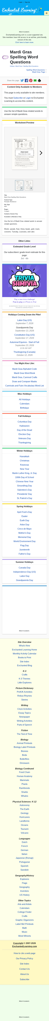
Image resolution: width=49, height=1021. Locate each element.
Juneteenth (24, 550)
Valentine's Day (24, 490)
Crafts (24, 675)
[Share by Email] (35, 80)
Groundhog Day (24, 486)
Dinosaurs (24, 763)
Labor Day (24, 576)
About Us (24, 974)
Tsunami (24, 829)
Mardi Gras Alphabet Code (24, 369)
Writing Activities (24, 721)
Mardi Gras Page (38, 72)
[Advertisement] (24, 24)
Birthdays (24, 408)
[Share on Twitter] (22, 80)
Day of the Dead (24, 430)
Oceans (24, 825)
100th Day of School (24, 477)
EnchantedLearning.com (24, 946)
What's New (24, 646)
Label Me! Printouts (24, 924)
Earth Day (24, 520)
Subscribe (18, 98)
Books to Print (24, 657)
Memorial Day (24, 537)
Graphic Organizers (25, 920)
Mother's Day (24, 533)
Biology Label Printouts (24, 747)
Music (24, 932)
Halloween (24, 426)
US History (24, 895)
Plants (24, 784)
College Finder (24, 912)
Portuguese (24, 862)
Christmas (24, 461)
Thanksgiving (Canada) (24, 352)
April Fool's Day (24, 512)
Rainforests (24, 788)
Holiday (12, 66)
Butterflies (24, 759)
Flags (24, 883)
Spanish (24, 866)
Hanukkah (24, 456)
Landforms (24, 821)
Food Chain (24, 772)
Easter (25, 516)
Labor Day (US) (24, 320)
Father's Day (24, 554)
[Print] (39, 80)
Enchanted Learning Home (24, 650)
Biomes (24, 751)
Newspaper (24, 717)
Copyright (18, 943)
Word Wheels (24, 936)
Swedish (25, 870)
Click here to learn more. (24, 42)
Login (20, 2)
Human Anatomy (24, 776)
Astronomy (25, 805)
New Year (24, 469)
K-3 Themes (24, 679)
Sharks (24, 792)
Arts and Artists (24, 904)
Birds (24, 755)
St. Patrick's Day (24, 498)
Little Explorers (24, 682)
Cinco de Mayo (24, 529)
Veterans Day (24, 438)
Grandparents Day (24, 580)
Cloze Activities (24, 709)
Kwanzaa (24, 465)
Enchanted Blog (24, 665)
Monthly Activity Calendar (24, 654)
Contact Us (24, 969)
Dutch (24, 842)
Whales (24, 796)
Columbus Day (24, 422)
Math (24, 928)
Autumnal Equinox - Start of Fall (24, 342)
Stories (24, 700)
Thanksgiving (24, 442)
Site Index (24, 661)
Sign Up (27, 2)
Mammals (24, 780)
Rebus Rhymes (24, 696)
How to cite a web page (24, 953)
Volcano (24, 833)
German (24, 850)
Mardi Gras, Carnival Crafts (24, 377)
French (24, 846)
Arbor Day (24, 524)
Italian (24, 854)
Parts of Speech (24, 725)
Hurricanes (24, 817)
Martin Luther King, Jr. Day (24, 473)
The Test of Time (24, 734)
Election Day (24, 434)
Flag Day (24, 545)
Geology (24, 813)
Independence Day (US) (24, 572)
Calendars (24, 404)
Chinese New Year (24, 481)
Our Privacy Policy (24, 958)
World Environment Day (24, 541)
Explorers (24, 879)
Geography (24, 887)
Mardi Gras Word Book (24, 373)
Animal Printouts (24, 743)
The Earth (24, 809)
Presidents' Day (24, 494)
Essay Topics (24, 713)
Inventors (24, 891)
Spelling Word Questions (30, 66)
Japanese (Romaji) (24, 858)
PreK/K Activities (24, 692)
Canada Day (24, 568)
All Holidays (24, 399)
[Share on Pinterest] (30, 80)
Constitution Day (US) (24, 335)
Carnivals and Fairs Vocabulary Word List (24, 386)
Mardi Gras (19, 66)
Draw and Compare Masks (24, 381)
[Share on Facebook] (26, 80)
